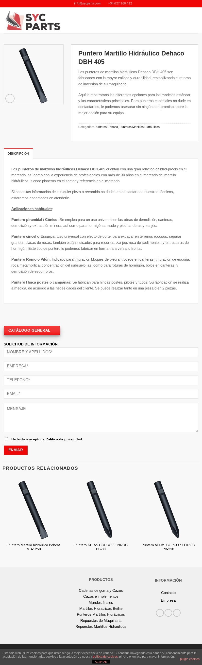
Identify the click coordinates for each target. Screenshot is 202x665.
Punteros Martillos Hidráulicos (139, 127)
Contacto (168, 593)
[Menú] (195, 20)
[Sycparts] (32, 20)
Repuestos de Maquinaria (100, 620)
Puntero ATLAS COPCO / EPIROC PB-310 (168, 547)
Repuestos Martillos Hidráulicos (100, 626)
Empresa (168, 600)
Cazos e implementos (100, 596)
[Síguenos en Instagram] (168, 613)
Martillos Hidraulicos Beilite (100, 608)
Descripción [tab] (18, 153)
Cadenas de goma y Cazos (101, 590)
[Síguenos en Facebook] (160, 613)
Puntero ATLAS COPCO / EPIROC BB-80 (101, 547)
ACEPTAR (101, 661)
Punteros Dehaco (106, 127)
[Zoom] (10, 98)
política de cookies (105, 656)
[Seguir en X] (177, 613)
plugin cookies (190, 659)
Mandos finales (101, 602)
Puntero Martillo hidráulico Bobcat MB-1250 (33, 547)
